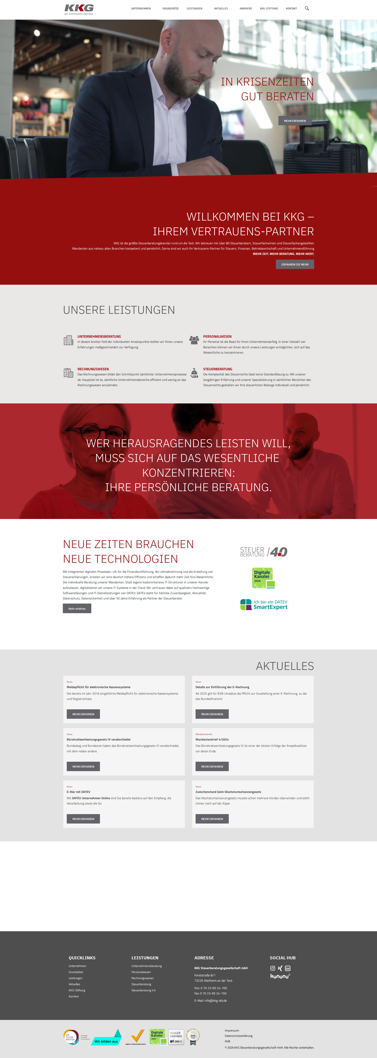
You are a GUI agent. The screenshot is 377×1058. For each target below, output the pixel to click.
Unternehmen (141, 8)
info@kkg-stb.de (216, 1000)
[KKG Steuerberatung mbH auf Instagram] (273, 968)
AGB (227, 1041)
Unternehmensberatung (147, 966)
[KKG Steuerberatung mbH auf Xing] (280, 968)
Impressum (232, 1030)
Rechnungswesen (143, 978)
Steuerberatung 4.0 (144, 990)
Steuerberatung (141, 984)
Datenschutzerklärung (239, 1035)
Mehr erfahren (77, 609)
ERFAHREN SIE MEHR (295, 264)
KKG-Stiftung (269, 8)
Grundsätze (171, 8)
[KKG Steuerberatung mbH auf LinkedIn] (288, 968)
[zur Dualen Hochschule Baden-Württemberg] (176, 1037)
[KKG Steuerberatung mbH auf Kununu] (280, 975)
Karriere (246, 8)
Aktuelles (221, 8)
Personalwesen (141, 972)
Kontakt (291, 8)
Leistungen (194, 8)
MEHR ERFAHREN (295, 120)
